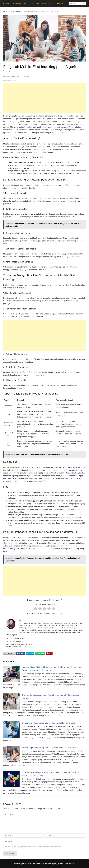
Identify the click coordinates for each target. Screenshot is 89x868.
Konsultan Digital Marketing (15, 548)
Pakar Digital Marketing (45, 623)
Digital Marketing (15, 11)
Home (6, 3)
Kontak (61, 3)
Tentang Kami (19, 3)
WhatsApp (40, 653)
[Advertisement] (44, 98)
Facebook (21, 653)
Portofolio (48, 3)
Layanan (34, 3)
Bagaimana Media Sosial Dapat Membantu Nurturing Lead (48, 723)
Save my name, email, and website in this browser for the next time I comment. (33, 847)
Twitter (31, 653)
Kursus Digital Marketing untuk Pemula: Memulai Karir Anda (49, 748)
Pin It (49, 653)
